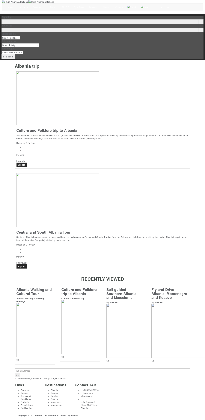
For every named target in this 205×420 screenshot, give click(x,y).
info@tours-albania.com (87, 394)
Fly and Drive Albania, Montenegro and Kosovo (169, 293)
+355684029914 (91, 389)
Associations (27, 404)
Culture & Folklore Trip (72, 298)
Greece (54, 392)
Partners (25, 401)
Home (10, 7)
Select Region (9, 33)
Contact (119, 7)
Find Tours (8, 56)
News (106, 7)
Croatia (54, 395)
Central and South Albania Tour (43, 232)
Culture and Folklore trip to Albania (46, 130)
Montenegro (56, 404)
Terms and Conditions (26, 397)
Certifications (27, 407)
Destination (38, 7)
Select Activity (9, 41)
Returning (7, 25)
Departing (7, 17)
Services (93, 7)
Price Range (8, 48)
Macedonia (56, 401)
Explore (21, 164)
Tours (53, 7)
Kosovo (54, 398)
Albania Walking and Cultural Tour (34, 291)
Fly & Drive (79, 7)
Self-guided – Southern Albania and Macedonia (121, 293)
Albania (54, 389)
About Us (23, 7)
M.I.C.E (65, 7)
